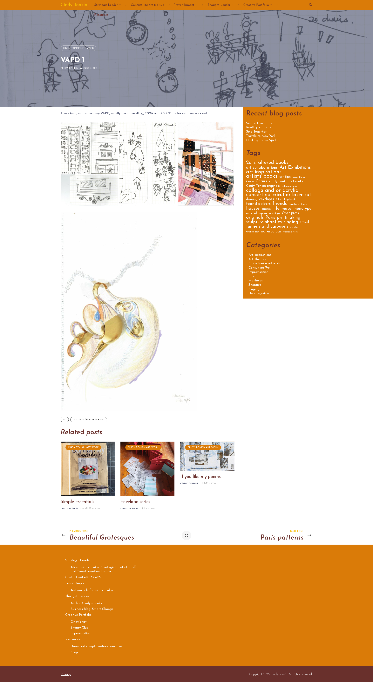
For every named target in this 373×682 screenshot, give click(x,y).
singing (291, 222)
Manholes (255, 280)
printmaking (288, 218)
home (304, 204)
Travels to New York (260, 136)
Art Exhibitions (295, 168)
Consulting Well (259, 267)
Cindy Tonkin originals (263, 186)
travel (304, 222)
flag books (290, 199)
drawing (251, 199)
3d (255, 163)
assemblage (299, 177)
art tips (285, 177)
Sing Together (256, 131)
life (276, 209)
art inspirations (263, 173)
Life (251, 276)
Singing (253, 289)
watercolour (271, 231)
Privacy (66, 674)
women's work (290, 232)
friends (280, 204)
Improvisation (258, 272)
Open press (290, 213)
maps (286, 209)
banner (250, 182)
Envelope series (135, 502)
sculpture (254, 222)
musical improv (256, 213)
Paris (270, 218)
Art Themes (257, 259)
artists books (261, 177)
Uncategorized (259, 293)
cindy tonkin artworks (286, 181)
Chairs (261, 181)
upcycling (294, 227)
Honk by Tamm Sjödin (262, 140)
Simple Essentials (77, 502)
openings (274, 213)
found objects (258, 204)
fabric (279, 199)
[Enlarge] (192, 217)
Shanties (254, 284)
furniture (294, 204)
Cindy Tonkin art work (78, 48)
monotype (302, 209)
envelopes (266, 199)
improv (266, 209)
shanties (273, 222)
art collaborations (262, 168)
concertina (258, 195)
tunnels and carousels (267, 227)
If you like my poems (200, 477)
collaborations (289, 186)
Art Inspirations (259, 255)
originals (255, 218)
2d (64, 419)
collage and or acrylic (89, 419)
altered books (273, 163)
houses (253, 209)
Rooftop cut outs (258, 127)
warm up (252, 231)
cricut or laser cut (292, 195)
